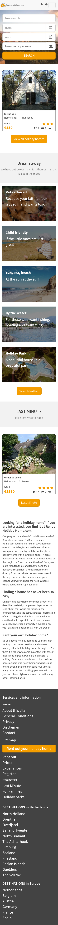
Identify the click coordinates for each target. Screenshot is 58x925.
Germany (9, 906)
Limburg (9, 847)
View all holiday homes (29, 139)
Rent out (9, 756)
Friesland (9, 858)
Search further (29, 391)
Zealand (8, 852)
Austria (8, 901)
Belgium (9, 895)
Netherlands (12, 889)
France (7, 912)
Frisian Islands (13, 863)
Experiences (12, 768)
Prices (7, 762)
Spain (7, 917)
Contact (8, 732)
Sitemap (9, 740)
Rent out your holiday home (29, 748)
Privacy (8, 721)
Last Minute (29, 502)
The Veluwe (11, 875)
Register (9, 773)
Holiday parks (13, 796)
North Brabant (13, 835)
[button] (41, 4)
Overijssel (10, 824)
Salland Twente (14, 830)
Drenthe (8, 819)
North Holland (13, 813)
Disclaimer (10, 727)
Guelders (9, 869)
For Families (12, 791)
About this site (13, 710)
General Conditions (17, 715)
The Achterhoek (15, 841)
